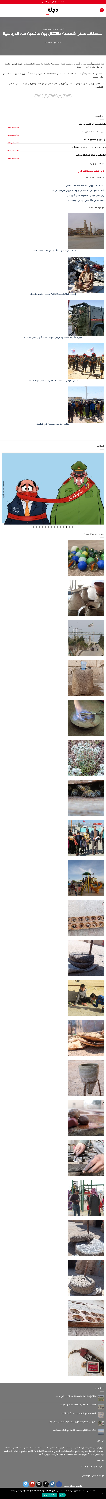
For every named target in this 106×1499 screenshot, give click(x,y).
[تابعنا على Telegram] (26, 1484)
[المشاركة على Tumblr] (41, 96)
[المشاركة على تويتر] (60, 96)
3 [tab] (66, 527)
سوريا (50, 29)
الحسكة (55, 29)
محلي (45, 29)
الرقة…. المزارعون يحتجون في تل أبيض (53, 424)
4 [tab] (63, 527)
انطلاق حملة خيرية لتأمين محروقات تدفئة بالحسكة (53, 251)
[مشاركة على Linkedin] (46, 96)
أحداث (61, 29)
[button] (102, 10)
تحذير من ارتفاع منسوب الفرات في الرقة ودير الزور (74, 1430)
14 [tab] (33, 527)
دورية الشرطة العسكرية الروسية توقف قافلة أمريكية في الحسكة (53, 337)
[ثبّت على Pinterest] (50, 96)
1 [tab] (72, 527)
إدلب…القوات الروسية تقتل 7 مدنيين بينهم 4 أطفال (53, 294)
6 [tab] (57, 527)
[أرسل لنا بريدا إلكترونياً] (39, 1484)
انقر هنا (100, 1460)
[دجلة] (53, 10)
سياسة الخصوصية (49, 1494)
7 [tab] (54, 527)
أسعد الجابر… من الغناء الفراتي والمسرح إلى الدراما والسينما (78, 190)
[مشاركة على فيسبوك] (65, 96)
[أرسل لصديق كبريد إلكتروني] (55, 96)
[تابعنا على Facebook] (59, 1484)
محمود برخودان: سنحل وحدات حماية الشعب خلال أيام (72, 1422)
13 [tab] (36, 527)
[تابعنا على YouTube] (32, 1484)
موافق (62, 1494)
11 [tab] (42, 527)
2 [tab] (69, 527)
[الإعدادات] (102, 1494)
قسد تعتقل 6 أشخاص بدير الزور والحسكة (86, 200)
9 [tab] (48, 527)
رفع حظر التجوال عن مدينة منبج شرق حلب (85, 195)
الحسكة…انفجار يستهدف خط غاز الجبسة (78, 1405)
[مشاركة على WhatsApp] (69, 96)
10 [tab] (45, 527)
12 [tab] (39, 527)
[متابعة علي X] (46, 1484)
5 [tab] (60, 527)
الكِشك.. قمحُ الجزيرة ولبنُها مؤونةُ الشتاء (78, 1413)
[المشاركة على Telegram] (37, 96)
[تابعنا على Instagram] (52, 1484)
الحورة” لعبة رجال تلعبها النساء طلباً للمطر (85, 185)
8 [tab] (51, 527)
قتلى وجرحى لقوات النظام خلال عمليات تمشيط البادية (53, 381)
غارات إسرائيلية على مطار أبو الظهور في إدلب (76, 1396)
